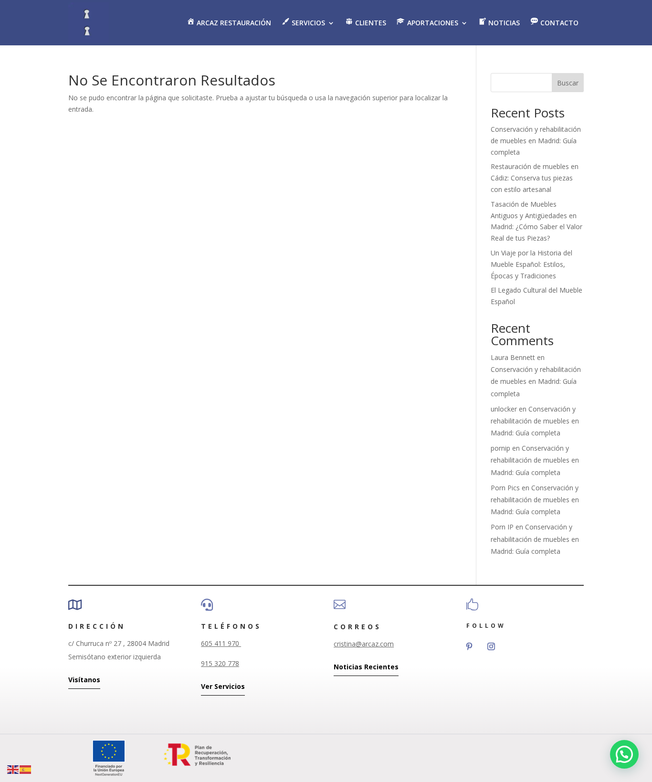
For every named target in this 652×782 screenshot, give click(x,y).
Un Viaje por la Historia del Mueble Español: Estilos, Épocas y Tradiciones (531, 264)
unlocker (504, 408)
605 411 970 (221, 643)
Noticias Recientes (366, 666)
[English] (13, 768)
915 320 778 (220, 663)
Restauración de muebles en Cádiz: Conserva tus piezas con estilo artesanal (534, 178)
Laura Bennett (513, 357)
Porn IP (502, 526)
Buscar (567, 82)
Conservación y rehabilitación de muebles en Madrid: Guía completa (536, 141)
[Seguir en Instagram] (491, 646)
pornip (500, 448)
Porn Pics (505, 487)
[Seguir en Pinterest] (469, 646)
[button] (624, 754)
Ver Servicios (223, 686)
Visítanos (84, 679)
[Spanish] (26, 768)
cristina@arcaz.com (364, 643)
